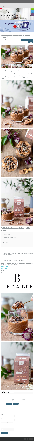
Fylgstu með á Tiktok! (4, 268)
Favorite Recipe (24, 40)
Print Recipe (30, 42)
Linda (9, 39)
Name (2, 414)
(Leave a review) (7, 40)
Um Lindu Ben (3, 6)
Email (1, 418)
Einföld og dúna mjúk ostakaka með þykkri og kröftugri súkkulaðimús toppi (16, 398)
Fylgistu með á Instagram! (4, 266)
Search (32, 14)
